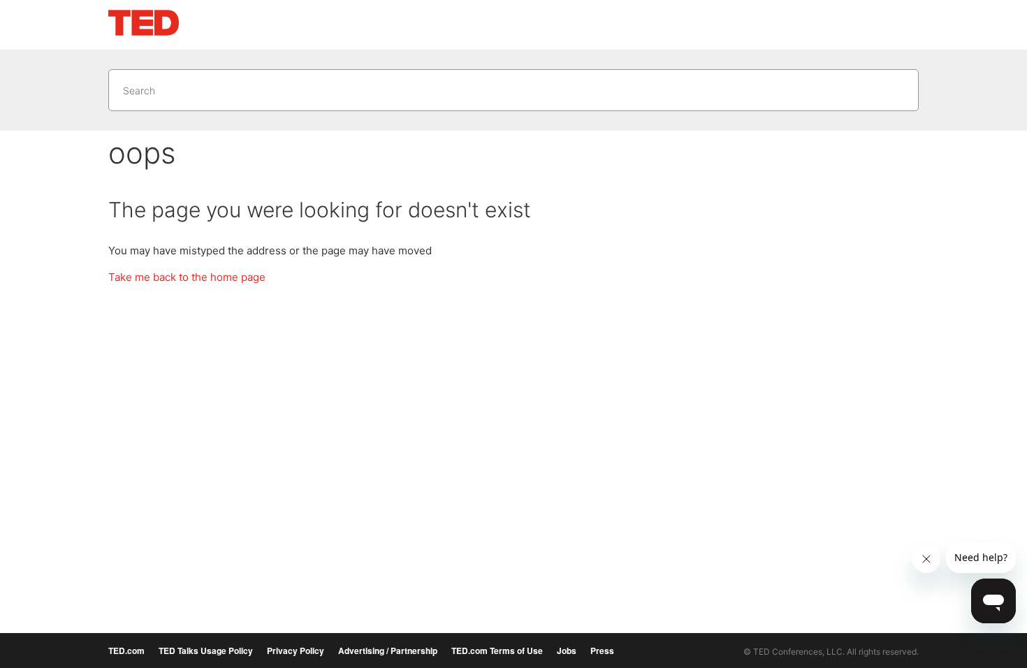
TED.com (126, 650)
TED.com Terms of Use (497, 650)
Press (602, 650)
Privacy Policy (295, 650)
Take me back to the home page (186, 277)
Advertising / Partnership (387, 650)
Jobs (566, 650)
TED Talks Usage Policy (206, 650)
